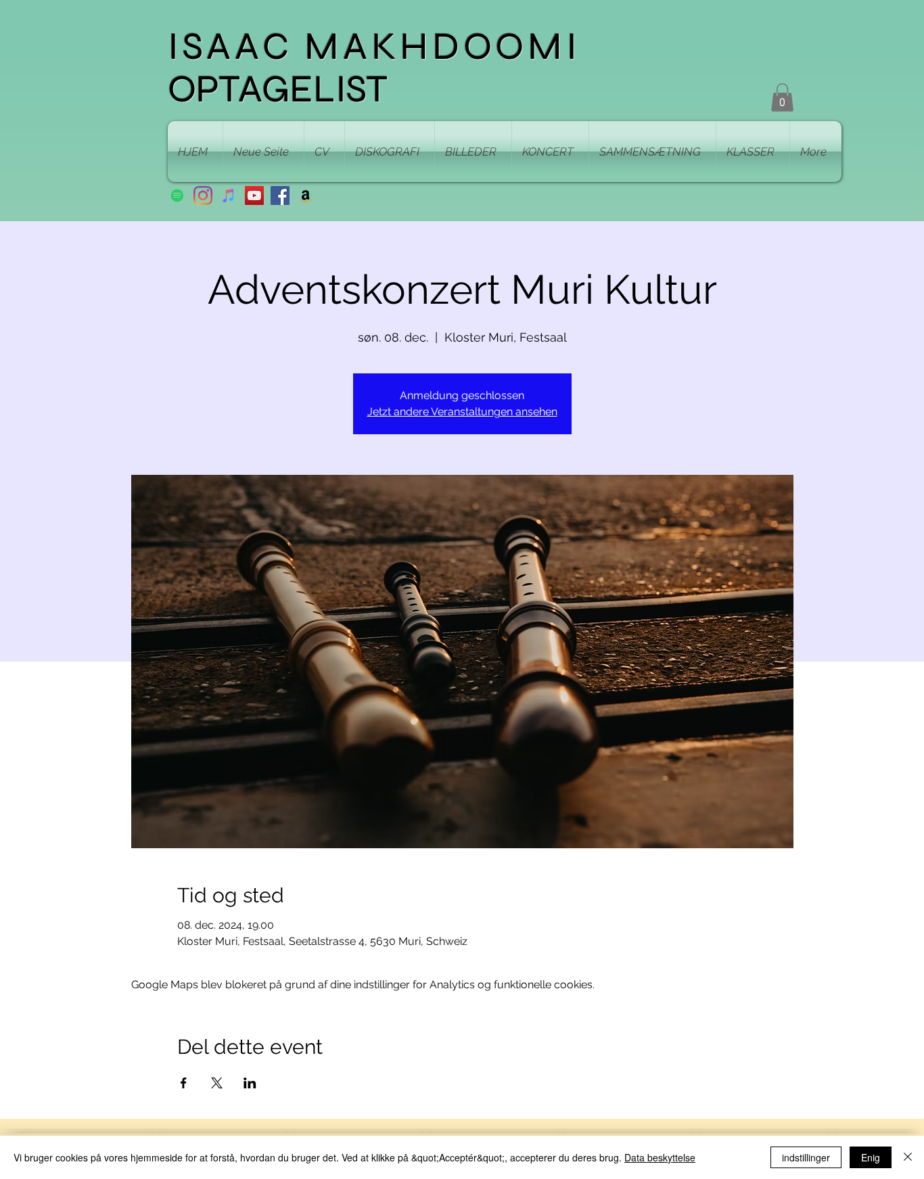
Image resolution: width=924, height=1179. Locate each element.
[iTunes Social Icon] (228, 195)
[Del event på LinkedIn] (250, 1083)
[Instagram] (202, 195)
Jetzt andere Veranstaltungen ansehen (462, 411)
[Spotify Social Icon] (177, 195)
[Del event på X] (216, 1083)
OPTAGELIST (278, 89)
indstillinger (806, 1157)
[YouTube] (254, 195)
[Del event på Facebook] (183, 1083)
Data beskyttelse (659, 1157)
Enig (870, 1157)
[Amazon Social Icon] (305, 195)
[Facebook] (280, 195)
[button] (782, 97)
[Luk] (908, 1157)
